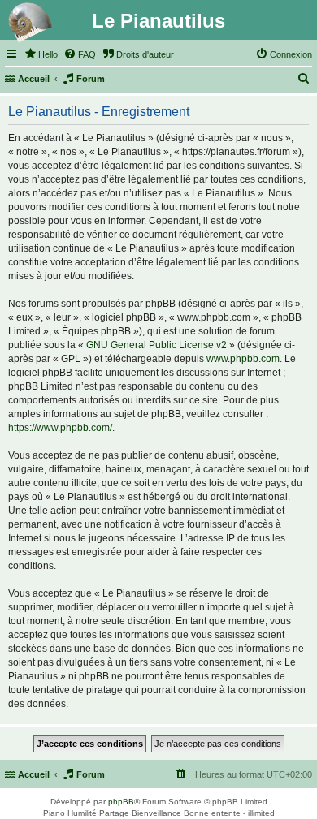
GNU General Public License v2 (156, 345)
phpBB (121, 801)
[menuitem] (41, 54)
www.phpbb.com (243, 358)
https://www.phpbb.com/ (60, 427)
